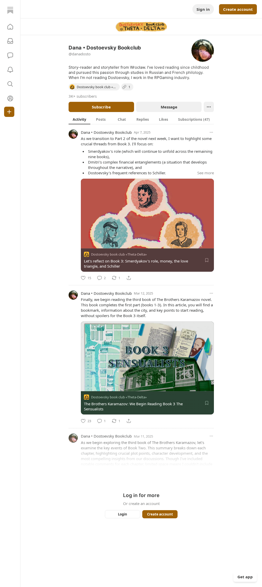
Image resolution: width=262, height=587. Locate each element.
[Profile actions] (209, 107)
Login (122, 514)
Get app (245, 576)
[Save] (207, 260)
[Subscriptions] (10, 41)
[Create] (9, 112)
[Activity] (10, 70)
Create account (238, 9)
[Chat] (10, 55)
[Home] (10, 10)
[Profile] (10, 98)
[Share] (128, 278)
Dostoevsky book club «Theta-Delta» (119, 254)
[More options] (211, 132)
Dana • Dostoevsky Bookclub (106, 132)
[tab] (79, 119)
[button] (10, 27)
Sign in (203, 9)
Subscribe (101, 106)
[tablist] (141, 119)
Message (169, 106)
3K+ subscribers (83, 96)
